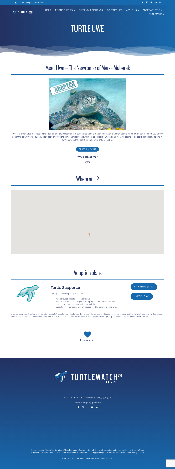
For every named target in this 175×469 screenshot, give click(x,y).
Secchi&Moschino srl (105, 458)
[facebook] (142, 2)
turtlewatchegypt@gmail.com (30, 3)
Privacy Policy (67, 458)
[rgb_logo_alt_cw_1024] (23, 10)
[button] (89, 235)
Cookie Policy (79, 458)
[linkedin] (160, 2)
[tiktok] (151, 2)
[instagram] (147, 2)
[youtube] (156, 2)
